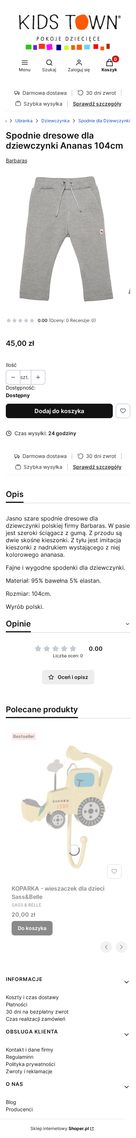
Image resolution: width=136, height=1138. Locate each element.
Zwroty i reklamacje (29, 1071)
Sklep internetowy (59, 1128)
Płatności (16, 1004)
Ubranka (24, 120)
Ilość (11, 365)
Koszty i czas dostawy (32, 997)
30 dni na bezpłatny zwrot (37, 1012)
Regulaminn (19, 1057)
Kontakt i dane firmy (29, 1049)
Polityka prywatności (30, 1064)
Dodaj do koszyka (59, 411)
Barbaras (16, 160)
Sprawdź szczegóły (97, 104)
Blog (11, 1102)
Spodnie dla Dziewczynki (104, 120)
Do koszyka (32, 928)
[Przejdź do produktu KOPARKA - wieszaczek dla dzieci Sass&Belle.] (68, 806)
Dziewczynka (55, 120)
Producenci (19, 1109)
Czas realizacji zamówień (35, 1019)
